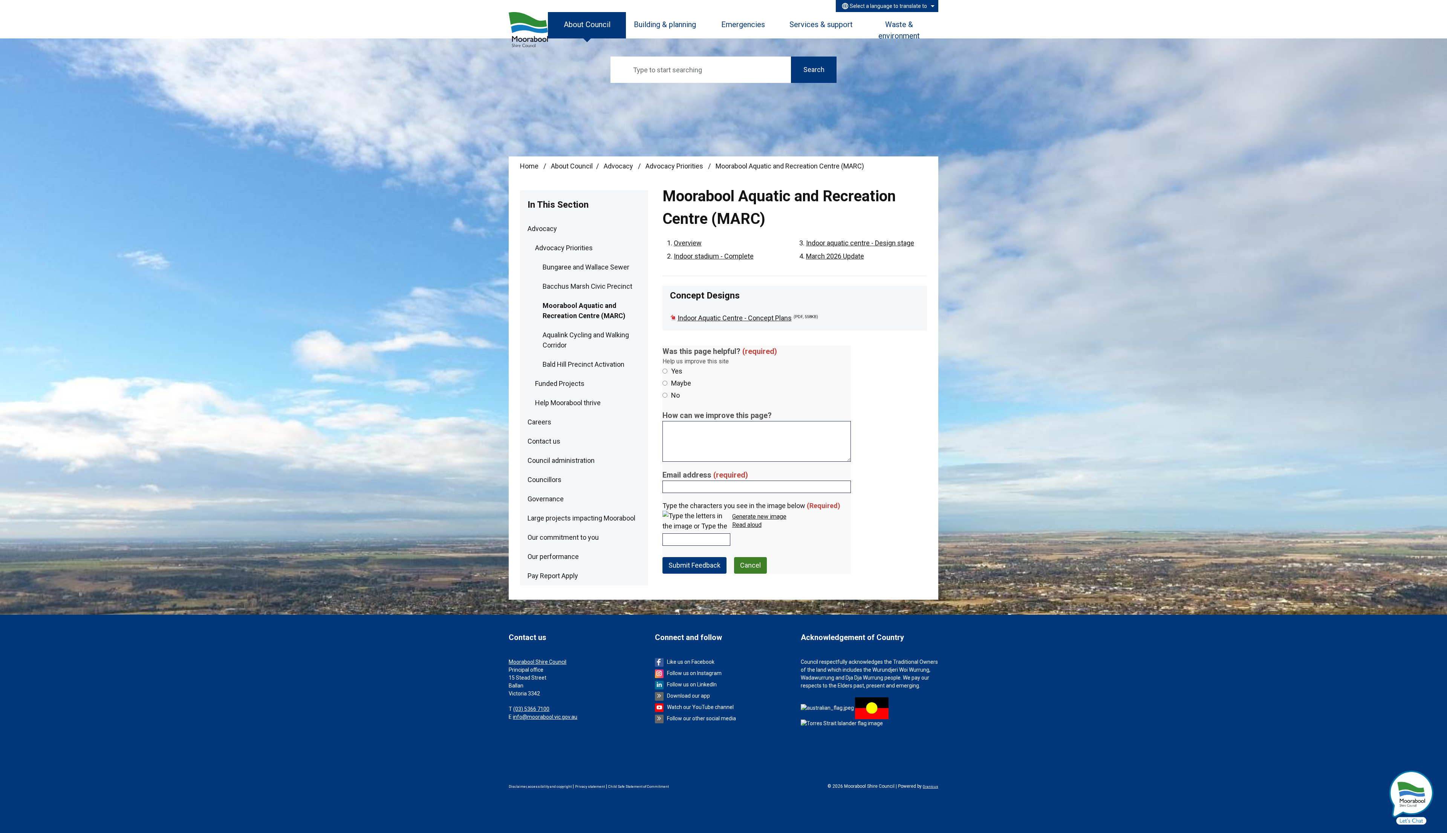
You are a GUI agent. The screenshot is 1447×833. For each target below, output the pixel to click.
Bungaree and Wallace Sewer (586, 267)
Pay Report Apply (553, 576)
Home (529, 166)
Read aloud (747, 525)
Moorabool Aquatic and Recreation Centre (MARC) (584, 311)
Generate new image (759, 516)
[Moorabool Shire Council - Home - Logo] (528, 29)
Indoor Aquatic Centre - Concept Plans (748, 318)
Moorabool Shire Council (537, 662)
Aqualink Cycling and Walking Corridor (586, 340)
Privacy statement (590, 786)
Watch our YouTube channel (700, 707)
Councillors (544, 480)
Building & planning (665, 24)
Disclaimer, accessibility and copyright (540, 786)
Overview (688, 243)
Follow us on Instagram (694, 673)
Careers (539, 422)
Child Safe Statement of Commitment (638, 786)
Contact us (544, 441)
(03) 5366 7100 (531, 709)
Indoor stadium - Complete (714, 256)
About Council (572, 166)
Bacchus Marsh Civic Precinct (587, 286)
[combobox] (887, 6)
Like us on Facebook (690, 662)
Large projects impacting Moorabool (581, 518)
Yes (676, 371)
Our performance (553, 556)
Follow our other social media (701, 718)
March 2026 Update (835, 256)
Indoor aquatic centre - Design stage (860, 243)
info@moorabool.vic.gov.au (545, 717)
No (675, 395)
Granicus (930, 786)
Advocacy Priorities (675, 166)
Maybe (681, 383)
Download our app (688, 696)
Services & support (821, 24)
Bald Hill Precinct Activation (583, 364)
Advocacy (619, 166)
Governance (546, 499)
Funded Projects (559, 383)
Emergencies (743, 24)
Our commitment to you (563, 537)
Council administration (561, 460)
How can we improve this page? (717, 415)
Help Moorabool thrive (568, 403)
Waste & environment (899, 29)
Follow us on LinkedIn (692, 684)
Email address (705, 474)
